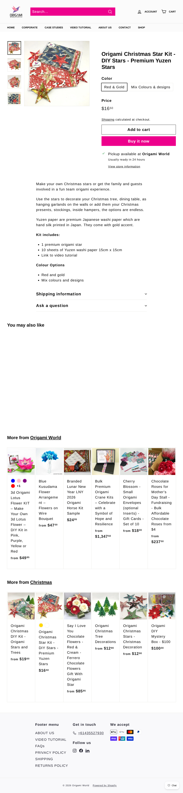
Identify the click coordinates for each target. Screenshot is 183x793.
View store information (124, 166)
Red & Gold (114, 87)
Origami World (45, 437)
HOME (11, 27)
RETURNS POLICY (51, 765)
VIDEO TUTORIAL (50, 739)
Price (107, 100)
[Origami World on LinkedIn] (87, 750)
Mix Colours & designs (150, 87)
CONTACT (125, 27)
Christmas (41, 582)
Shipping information (58, 294)
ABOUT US (105, 27)
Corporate (30, 27)
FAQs (40, 746)
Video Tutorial (80, 27)
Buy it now (138, 141)
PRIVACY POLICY (50, 752)
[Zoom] (56, 73)
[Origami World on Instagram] (74, 750)
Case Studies (54, 27)
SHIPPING (44, 759)
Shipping (108, 119)
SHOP (141, 27)
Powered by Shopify (105, 785)
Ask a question (52, 305)
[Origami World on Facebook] (81, 750)
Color (107, 78)
